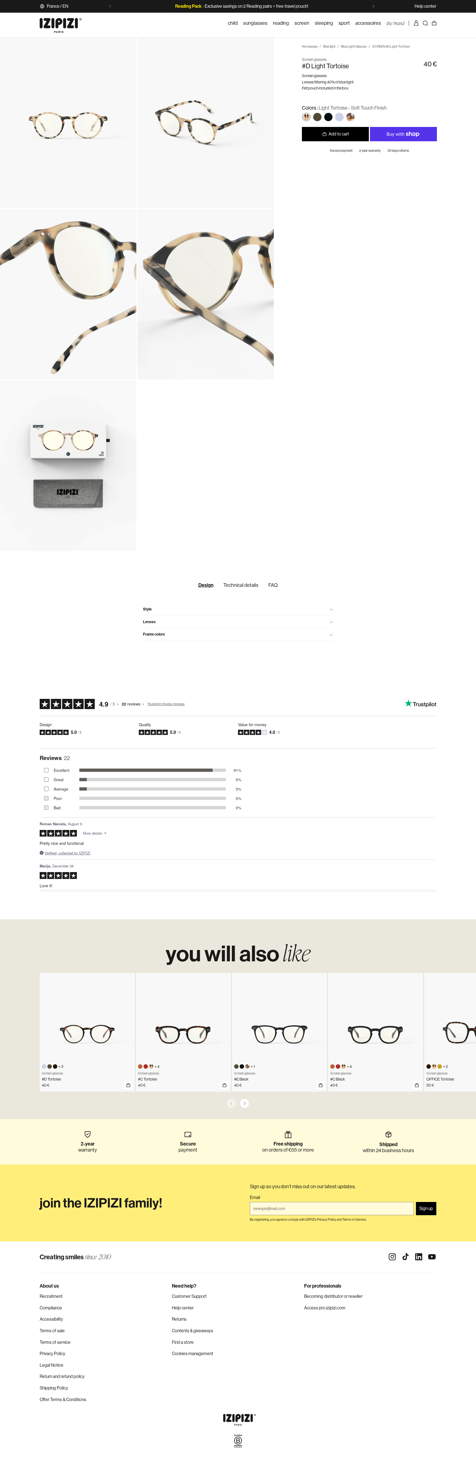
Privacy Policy (52, 1353)
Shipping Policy (54, 1388)
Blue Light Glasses (354, 46)
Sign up (426, 1208)
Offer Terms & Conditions (63, 1399)
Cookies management (192, 1353)
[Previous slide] (110, 6)
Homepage (310, 46)
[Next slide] (373, 6)
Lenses (149, 622)
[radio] (306, 117)
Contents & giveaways (192, 1330)
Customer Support (189, 1296)
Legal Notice (51, 1365)
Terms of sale (52, 1330)
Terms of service (55, 1342)
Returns (179, 1319)
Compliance (51, 1307)
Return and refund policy (62, 1376)
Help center (425, 6)
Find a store (183, 1342)
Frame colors (154, 634)
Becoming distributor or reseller (333, 1296)
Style (147, 609)
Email (255, 1197)
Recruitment (51, 1296)
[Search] (425, 23)
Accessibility (51, 1319)
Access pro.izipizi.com (324, 1307)
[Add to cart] (128, 1085)
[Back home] (61, 23)
